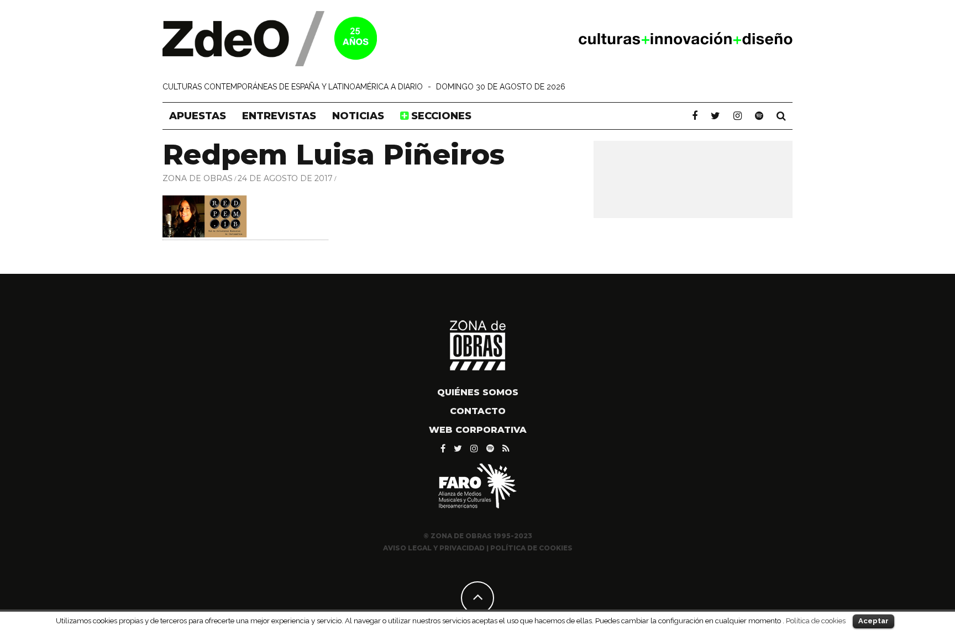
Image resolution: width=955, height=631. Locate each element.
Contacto (478, 411)
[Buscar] (781, 116)
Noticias (358, 116)
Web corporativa (478, 430)
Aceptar (873, 621)
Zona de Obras (197, 178)
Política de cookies (816, 620)
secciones (439, 116)
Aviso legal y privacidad (434, 548)
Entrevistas (279, 116)
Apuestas (197, 116)
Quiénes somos (477, 392)
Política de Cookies (531, 548)
